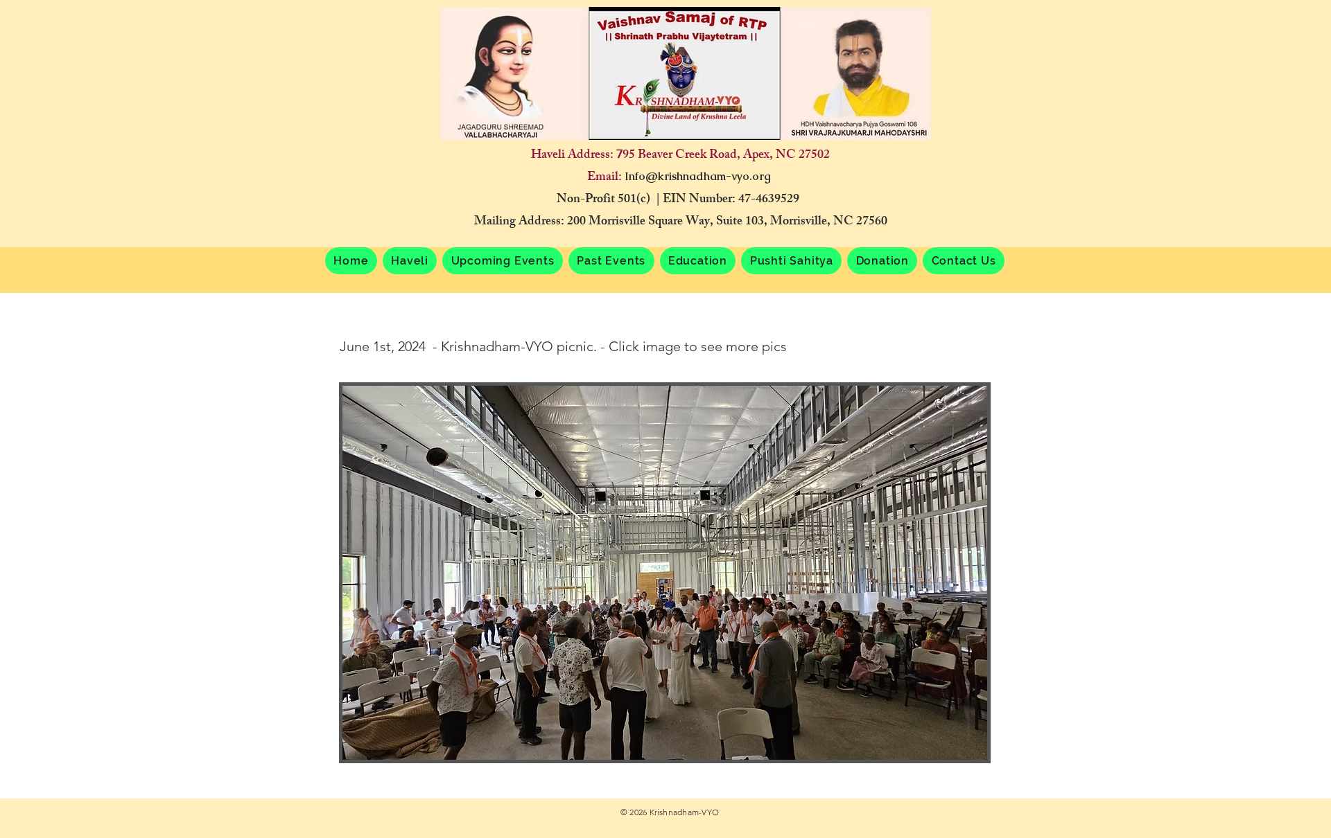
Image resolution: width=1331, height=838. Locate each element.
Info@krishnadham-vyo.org (698, 176)
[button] (502, 260)
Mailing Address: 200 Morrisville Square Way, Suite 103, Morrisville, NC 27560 (680, 222)
